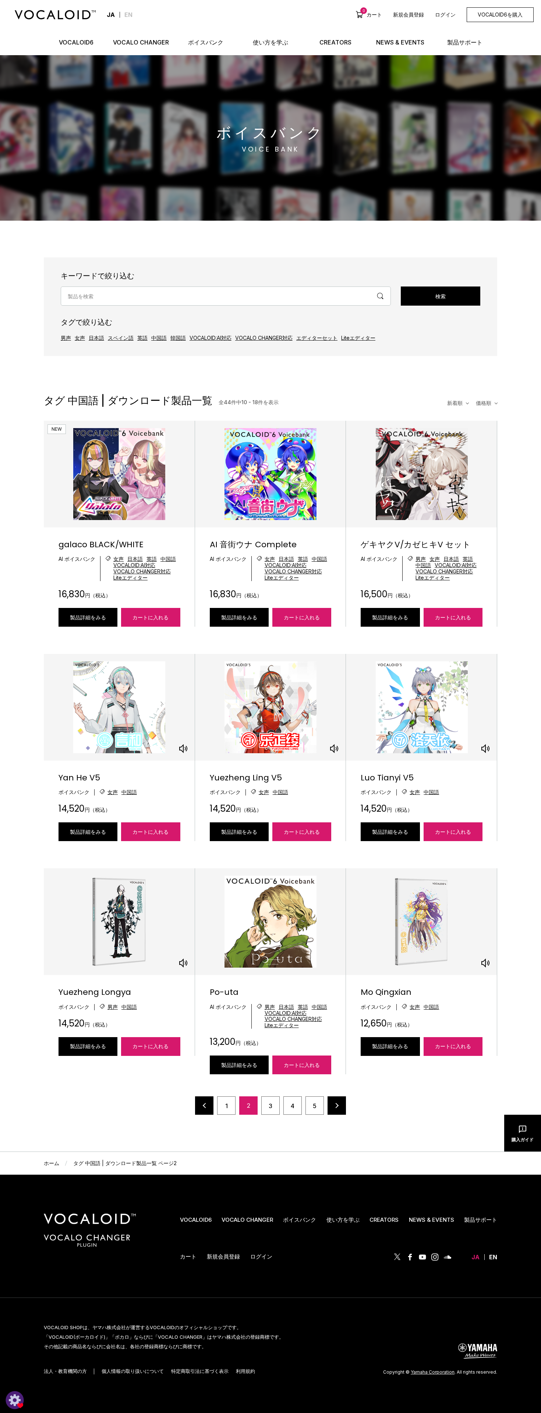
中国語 (159, 338)
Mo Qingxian (386, 992)
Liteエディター (358, 338)
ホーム (51, 1163)
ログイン (445, 14)
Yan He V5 (79, 777)
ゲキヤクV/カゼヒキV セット (416, 544)
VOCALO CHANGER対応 (264, 338)
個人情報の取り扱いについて (133, 1371)
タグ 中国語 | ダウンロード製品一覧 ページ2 (125, 1163)
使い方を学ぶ (343, 1219)
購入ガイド (523, 1139)
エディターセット (316, 338)
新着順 (455, 403)
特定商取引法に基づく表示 (200, 1371)
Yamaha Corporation (433, 1372)
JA (475, 1257)
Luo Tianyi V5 (387, 777)
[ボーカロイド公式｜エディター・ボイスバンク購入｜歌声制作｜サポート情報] (90, 1224)
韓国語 (178, 338)
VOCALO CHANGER (247, 1219)
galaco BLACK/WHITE (101, 544)
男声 (66, 338)
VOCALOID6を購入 (500, 14)
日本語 (96, 338)
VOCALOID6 (196, 1219)
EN (128, 14)
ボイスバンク (299, 1219)
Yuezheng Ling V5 (246, 777)
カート (372, 14)
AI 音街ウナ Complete (253, 544)
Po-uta (224, 992)
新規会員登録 (408, 14)
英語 (142, 338)
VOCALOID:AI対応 (210, 338)
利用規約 (245, 1371)
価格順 (483, 403)
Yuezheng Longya (95, 992)
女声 (80, 338)
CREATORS (384, 1219)
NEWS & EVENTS (431, 1219)
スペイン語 (121, 338)
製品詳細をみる (88, 617)
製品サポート (480, 1219)
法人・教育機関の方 (65, 1371)
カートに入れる (150, 617)
